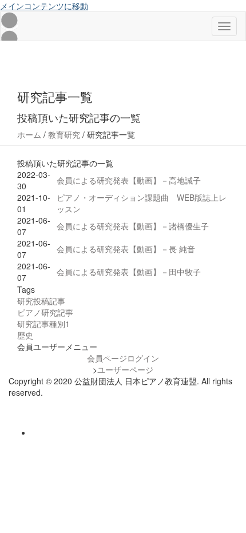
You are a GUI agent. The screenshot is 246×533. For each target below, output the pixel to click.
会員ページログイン (123, 358)
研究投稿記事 (41, 301)
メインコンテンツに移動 (44, 5)
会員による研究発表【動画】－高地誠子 (129, 180)
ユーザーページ (125, 369)
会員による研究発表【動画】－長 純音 (126, 248)
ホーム (29, 134)
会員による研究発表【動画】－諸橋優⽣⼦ (133, 226)
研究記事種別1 (43, 323)
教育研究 (64, 134)
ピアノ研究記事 (45, 312)
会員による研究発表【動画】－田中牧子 (129, 271)
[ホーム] (9, 26)
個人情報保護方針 (41, 415)
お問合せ (25, 403)
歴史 (25, 335)
